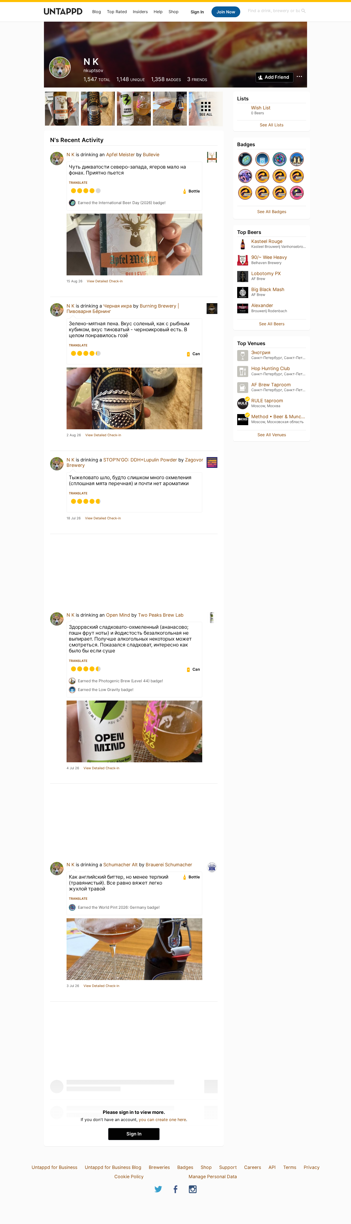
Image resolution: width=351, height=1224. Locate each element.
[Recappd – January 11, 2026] (262, 176)
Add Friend (277, 77)
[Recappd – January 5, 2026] (245, 193)
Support (228, 1167)
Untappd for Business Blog (113, 1167)
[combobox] (277, 10)
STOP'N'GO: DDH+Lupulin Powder (140, 459)
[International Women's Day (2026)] (245, 176)
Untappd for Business (54, 1167)
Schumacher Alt (120, 864)
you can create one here (162, 1119)
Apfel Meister (120, 154)
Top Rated (117, 11)
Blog (96, 11)
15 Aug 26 (74, 281)
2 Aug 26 (74, 435)
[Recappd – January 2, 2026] (280, 193)
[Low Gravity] (262, 159)
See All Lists (271, 124)
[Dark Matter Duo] (297, 193)
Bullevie (151, 154)
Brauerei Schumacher (169, 864)
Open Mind (118, 615)
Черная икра (117, 306)
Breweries (159, 1167)
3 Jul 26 (73, 986)
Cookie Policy (129, 1176)
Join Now (226, 11)
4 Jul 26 (73, 768)
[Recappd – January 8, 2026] (297, 176)
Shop (174, 11)
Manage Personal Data (213, 1176)
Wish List (261, 107)
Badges (185, 1167)
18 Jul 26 (74, 518)
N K (71, 154)
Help (158, 11)
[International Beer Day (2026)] (245, 159)
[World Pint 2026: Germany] (280, 159)
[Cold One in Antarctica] (297, 159)
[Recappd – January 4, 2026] (262, 193)
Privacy (312, 1167)
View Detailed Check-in (105, 281)
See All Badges (271, 211)
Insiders (140, 11)
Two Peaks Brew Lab (160, 615)
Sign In (197, 11)
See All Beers (271, 323)
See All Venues (271, 434)
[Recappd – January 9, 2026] (280, 176)
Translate (78, 183)
